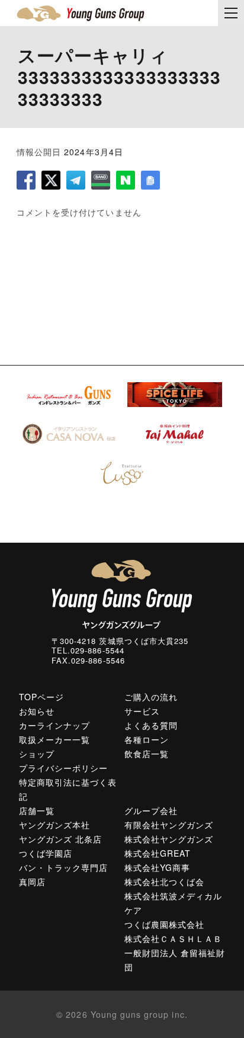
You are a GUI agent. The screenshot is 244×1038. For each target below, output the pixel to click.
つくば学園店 (45, 853)
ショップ (36, 754)
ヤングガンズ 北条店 (60, 839)
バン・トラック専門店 (63, 867)
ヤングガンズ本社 (54, 825)
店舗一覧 (36, 810)
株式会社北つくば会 (164, 882)
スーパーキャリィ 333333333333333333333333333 (119, 76)
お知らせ (36, 711)
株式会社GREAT (157, 853)
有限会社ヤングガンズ (169, 825)
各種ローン (146, 739)
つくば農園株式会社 (164, 924)
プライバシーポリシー (63, 768)
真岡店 (32, 882)
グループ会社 (151, 810)
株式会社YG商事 (157, 867)
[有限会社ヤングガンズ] (80, 13)
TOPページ (41, 697)
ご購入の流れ (151, 697)
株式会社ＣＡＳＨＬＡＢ (173, 938)
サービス (142, 711)
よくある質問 (151, 725)
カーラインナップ (54, 725)
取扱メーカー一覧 (54, 739)
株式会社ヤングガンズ (169, 839)
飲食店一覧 (146, 754)
